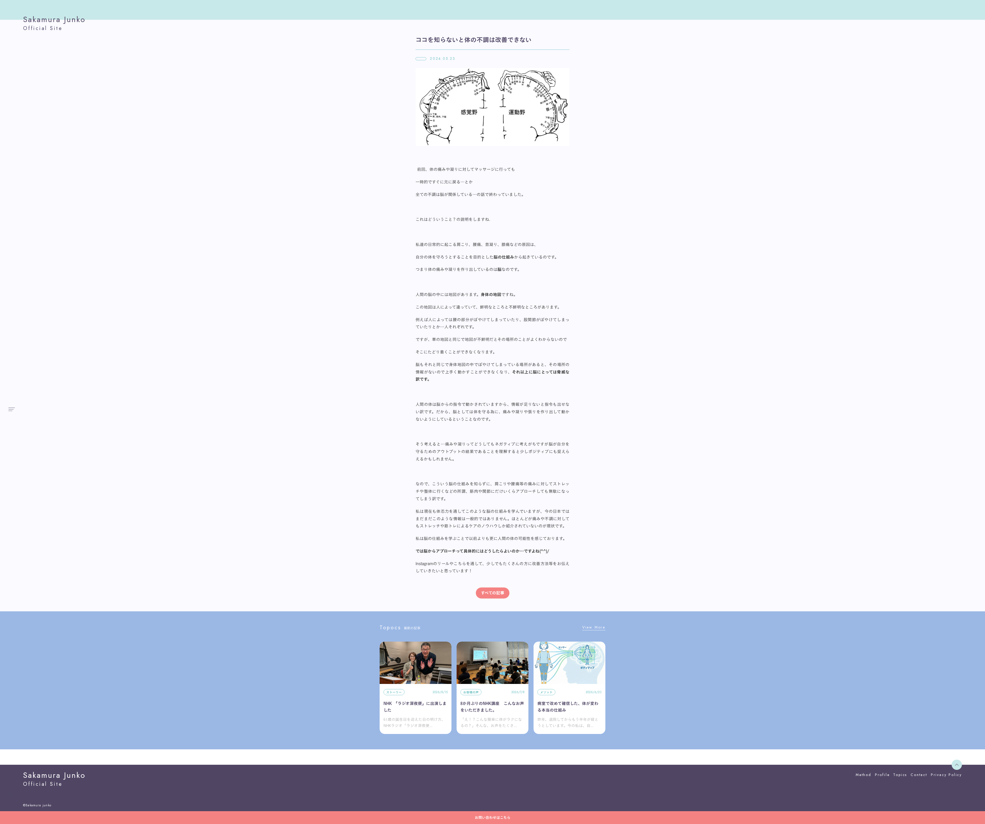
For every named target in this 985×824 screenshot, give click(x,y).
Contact (919, 774)
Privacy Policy (946, 774)
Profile (882, 774)
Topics (900, 774)
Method (863, 774)
